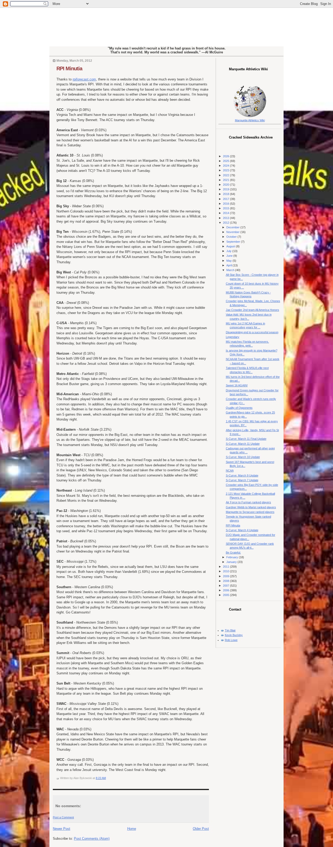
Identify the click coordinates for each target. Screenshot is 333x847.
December (233, 227)
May (229, 260)
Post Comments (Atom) (92, 838)
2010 (226, 571)
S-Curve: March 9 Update (242, 475)
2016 (226, 203)
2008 (226, 580)
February (232, 557)
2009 (226, 576)
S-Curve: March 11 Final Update (246, 438)
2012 (226, 222)
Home (131, 829)
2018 (226, 194)
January (232, 561)
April (229, 265)
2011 (226, 566)
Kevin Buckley (234, 635)
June (229, 255)
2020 (226, 184)
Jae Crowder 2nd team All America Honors (252, 309)
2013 (226, 217)
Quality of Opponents (239, 407)
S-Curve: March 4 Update (242, 530)
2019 (226, 189)
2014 (226, 213)
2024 (226, 165)
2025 (226, 160)
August (231, 246)
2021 (226, 179)
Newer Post (61, 829)
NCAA (230, 470)
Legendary (232, 336)
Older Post (201, 829)
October (232, 236)
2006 (226, 590)
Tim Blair (230, 630)
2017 (226, 198)
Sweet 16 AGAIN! (237, 385)
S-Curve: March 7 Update (242, 480)
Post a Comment (63, 817)
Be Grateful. (233, 552)
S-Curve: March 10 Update (243, 457)
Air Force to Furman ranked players (248, 502)
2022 (226, 175)
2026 (226, 156)
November (233, 232)
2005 (226, 595)
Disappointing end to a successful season (252, 332)
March (230, 270)
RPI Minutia (69, 68)
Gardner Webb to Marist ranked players (251, 507)
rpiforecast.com (84, 79)
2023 (226, 170)
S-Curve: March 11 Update (243, 443)
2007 (226, 585)
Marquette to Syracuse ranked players (250, 511)
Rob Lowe (231, 640)
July (229, 251)
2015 (226, 208)
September (233, 241)
